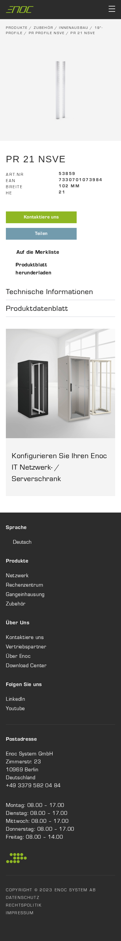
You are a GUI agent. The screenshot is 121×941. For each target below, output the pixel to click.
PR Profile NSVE (47, 33)
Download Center (26, 665)
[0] (89, 10)
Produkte (17, 28)
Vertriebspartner (26, 647)
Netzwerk (17, 575)
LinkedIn (15, 699)
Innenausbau (73, 28)
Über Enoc (18, 656)
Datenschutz (23, 897)
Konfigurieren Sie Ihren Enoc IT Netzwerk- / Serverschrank (59, 467)
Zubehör (43, 28)
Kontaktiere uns (41, 217)
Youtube (15, 708)
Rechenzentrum (24, 585)
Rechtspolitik (24, 905)
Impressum (20, 912)
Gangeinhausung (25, 594)
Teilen (41, 234)
